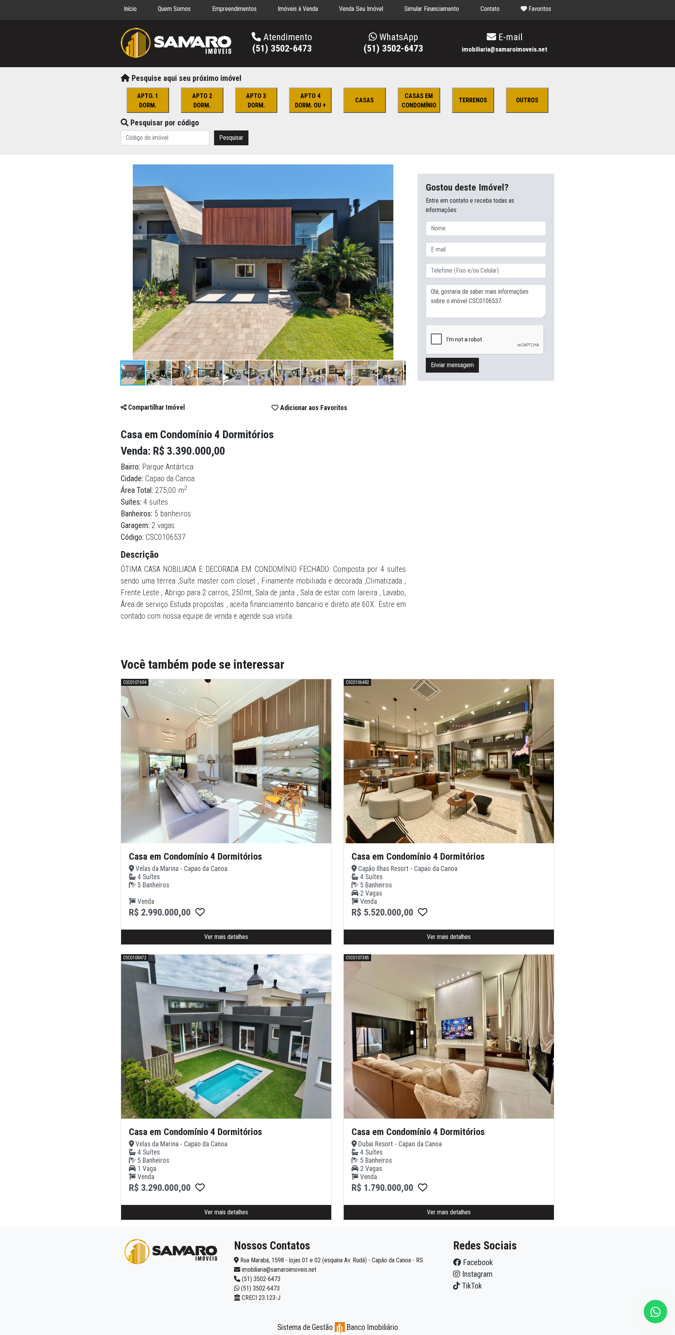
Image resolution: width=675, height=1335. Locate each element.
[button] (399, 171)
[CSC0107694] (200, 913)
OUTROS (527, 100)
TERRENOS (473, 100)
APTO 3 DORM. (256, 100)
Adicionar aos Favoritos (313, 408)
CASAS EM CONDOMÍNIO (419, 100)
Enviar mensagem (452, 365)
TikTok (471, 1285)
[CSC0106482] (423, 913)
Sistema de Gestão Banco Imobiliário (337, 1327)
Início (130, 8)
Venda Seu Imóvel (361, 8)
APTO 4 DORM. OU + (310, 100)
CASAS (364, 100)
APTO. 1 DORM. (147, 100)
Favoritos (539, 8)
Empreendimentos (234, 8)
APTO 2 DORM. (202, 100)
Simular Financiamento (431, 8)
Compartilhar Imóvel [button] (156, 407)
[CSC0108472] (200, 1188)
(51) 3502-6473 (393, 43)
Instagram (476, 1274)
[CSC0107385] (423, 1188)
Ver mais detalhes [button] (226, 937)
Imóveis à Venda (298, 8)
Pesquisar (231, 137)
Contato (490, 8)
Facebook (477, 1262)
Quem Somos (174, 8)
